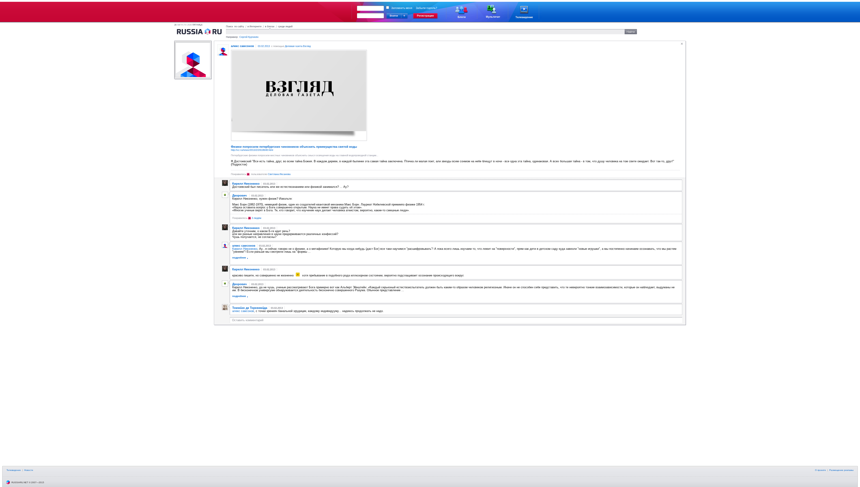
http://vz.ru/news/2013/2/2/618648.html (252, 150)
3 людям (256, 218)
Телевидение (13, 470)
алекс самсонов (243, 311)
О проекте (820, 470)
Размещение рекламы (841, 470)
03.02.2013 (264, 46)
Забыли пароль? (426, 8)
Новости (28, 470)
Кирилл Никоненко (244, 248)
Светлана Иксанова (279, 174)
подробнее (239, 257)
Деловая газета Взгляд (298, 46)
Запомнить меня (401, 8)
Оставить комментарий (247, 320)
